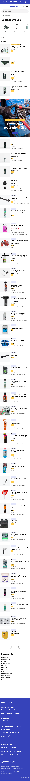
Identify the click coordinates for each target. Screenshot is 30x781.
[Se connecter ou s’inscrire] (23, 6)
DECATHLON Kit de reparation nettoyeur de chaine (18, 271)
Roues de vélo (4, 671)
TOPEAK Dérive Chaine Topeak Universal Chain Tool (18, 479)
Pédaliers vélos (5, 667)
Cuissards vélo (5, 685)
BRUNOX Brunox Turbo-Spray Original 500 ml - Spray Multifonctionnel (18, 285)
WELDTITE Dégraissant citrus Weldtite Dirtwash (18, 632)
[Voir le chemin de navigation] (2, 15)
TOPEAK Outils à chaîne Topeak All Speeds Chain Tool (19, 548)
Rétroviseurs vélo (5, 661)
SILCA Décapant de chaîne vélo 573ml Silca (18, 382)
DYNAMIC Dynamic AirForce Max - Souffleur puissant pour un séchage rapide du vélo (20, 300)
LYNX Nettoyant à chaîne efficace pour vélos (19, 341)
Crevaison (16, 31)
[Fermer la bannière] (27, 2)
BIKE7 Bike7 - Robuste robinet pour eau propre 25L (19, 493)
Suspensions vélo (5, 675)
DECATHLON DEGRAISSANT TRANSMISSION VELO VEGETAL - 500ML (19, 73)
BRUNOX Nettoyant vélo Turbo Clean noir (20, 506)
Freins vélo (4, 665)
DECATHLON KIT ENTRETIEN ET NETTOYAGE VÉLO (18, 47)
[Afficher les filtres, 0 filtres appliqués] (3, 37)
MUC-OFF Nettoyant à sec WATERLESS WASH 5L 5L (17, 226)
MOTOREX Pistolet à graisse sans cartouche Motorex (19, 409)
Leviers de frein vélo (6, 696)
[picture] (5, 49)
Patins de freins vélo (6, 677)
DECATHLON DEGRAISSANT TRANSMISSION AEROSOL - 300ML (19, 168)
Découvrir (15, 133)
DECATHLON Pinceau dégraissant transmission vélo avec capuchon (19, 154)
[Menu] (3, 6)
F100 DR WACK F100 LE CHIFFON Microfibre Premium (19, 368)
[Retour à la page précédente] (10, 647)
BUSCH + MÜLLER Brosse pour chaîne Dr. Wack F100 (20, 354)
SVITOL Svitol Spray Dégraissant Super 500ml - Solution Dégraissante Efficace (20, 437)
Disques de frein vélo (6, 679)
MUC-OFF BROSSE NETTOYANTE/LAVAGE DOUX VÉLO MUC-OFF (19, 182)
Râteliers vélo (4, 657)
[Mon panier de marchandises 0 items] (27, 6)
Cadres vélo (4, 681)
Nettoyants (27, 31)
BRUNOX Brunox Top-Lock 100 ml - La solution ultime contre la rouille (20, 395)
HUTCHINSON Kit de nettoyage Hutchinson (18, 521)
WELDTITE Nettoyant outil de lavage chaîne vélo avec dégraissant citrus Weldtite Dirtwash (20, 242)
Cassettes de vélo (5, 690)
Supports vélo (4, 694)
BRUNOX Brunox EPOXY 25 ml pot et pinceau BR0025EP (19, 422)
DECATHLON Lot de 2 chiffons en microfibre (19, 140)
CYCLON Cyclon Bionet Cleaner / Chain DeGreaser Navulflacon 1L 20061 (19, 452)
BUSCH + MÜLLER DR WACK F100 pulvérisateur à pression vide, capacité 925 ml (19, 257)
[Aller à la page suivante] (20, 647)
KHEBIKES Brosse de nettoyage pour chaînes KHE (20, 197)
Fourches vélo (4, 669)
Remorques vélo (5, 663)
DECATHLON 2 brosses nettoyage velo (19, 87)
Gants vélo (4, 692)
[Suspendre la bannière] (25, 2)
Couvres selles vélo (6, 687)
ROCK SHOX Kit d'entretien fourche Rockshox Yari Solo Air (20, 619)
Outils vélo (6, 31)
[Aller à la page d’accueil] (13, 6)
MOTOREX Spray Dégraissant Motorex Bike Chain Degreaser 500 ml (19, 212)
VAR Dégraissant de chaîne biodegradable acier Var (17, 327)
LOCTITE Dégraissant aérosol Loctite (20, 604)
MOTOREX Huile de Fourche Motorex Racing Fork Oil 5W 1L (20, 562)
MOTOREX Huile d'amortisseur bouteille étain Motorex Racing (18, 535)
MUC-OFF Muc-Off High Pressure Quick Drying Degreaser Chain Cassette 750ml (19, 591)
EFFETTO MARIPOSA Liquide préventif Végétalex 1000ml (18, 314)
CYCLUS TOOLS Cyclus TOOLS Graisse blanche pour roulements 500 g (19, 576)
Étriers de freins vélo (6, 673)
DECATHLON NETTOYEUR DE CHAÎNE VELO (19, 58)
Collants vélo (4, 683)
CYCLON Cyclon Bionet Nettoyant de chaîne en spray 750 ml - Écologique (20, 466)
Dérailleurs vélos (5, 659)
